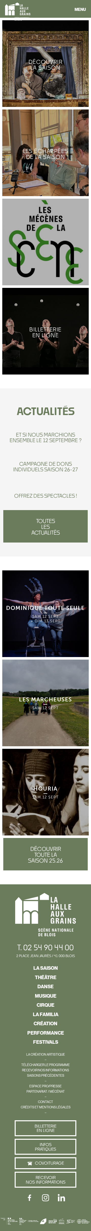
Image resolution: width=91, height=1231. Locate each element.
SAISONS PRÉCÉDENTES (45, 1075)
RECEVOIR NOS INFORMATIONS (45, 1070)
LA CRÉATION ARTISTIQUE (45, 1054)
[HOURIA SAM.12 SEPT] (45, 750)
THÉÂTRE (45, 977)
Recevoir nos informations (45, 1179)
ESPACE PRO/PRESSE (45, 1086)
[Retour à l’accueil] (17, 13)
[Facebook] (29, 1197)
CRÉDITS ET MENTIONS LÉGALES (46, 1107)
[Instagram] (45, 1197)
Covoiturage (49, 1163)
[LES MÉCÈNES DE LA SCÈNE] (45, 200)
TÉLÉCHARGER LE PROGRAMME (45, 1065)
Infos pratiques (45, 1146)
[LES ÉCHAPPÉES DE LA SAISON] (45, 111)
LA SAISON (45, 968)
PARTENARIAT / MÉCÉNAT (46, 1091)
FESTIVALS (45, 1042)
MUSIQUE (45, 996)
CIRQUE (45, 1005)
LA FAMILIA (45, 1014)
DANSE (45, 986)
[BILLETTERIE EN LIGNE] (45, 289)
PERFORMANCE (45, 1033)
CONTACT (45, 1102)
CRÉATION (45, 1023)
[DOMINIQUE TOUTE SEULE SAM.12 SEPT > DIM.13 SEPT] (45, 572)
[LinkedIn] (61, 1197)
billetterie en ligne (45, 1128)
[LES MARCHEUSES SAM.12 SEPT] (45, 661)
